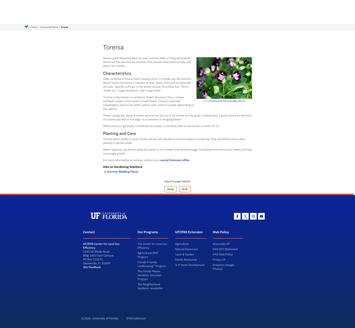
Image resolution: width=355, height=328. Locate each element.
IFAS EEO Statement (225, 249)
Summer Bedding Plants (122, 171)
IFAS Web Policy (223, 254)
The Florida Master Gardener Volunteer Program (150, 275)
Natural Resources (186, 249)
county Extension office (175, 160)
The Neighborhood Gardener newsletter (150, 286)
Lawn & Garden (184, 254)
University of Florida (105, 318)
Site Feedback (92, 267)
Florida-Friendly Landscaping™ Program (152, 264)
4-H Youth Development (190, 265)
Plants (34, 27)
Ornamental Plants (49, 27)
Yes (169, 189)
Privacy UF (219, 259)
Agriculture (182, 244)
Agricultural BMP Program (148, 255)
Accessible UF (221, 244)
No (183, 189)
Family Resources (186, 259)
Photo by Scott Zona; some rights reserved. (227, 101)
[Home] (26, 27)
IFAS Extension (136, 318)
